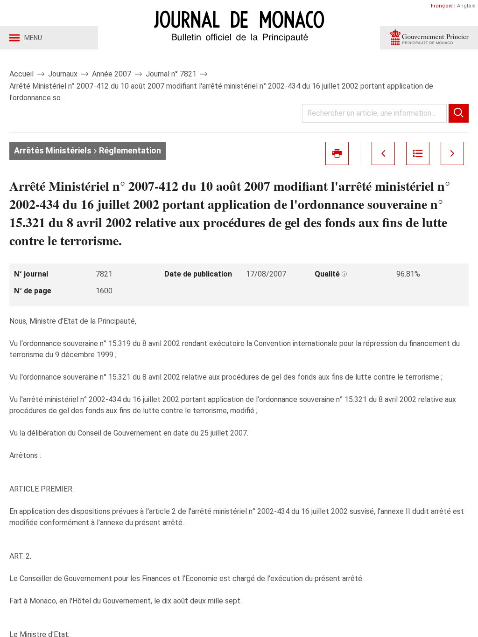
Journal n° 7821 (172, 73)
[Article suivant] (452, 153)
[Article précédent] (383, 153)
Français (442, 6)
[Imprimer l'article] (337, 153)
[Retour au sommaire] (417, 153)
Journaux (63, 73)
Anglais (466, 6)
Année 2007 (112, 73)
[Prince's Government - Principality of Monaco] (429, 37)
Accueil (22, 73)
